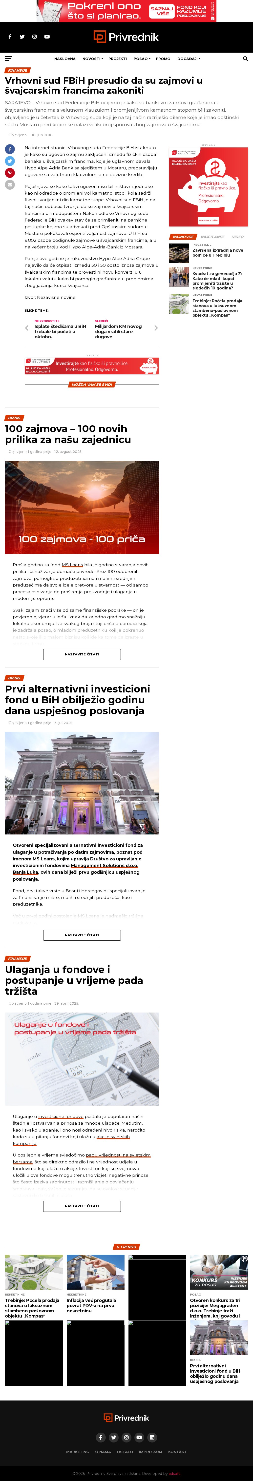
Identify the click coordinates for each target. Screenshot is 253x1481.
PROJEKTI (117, 59)
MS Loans (72, 564)
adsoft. (175, 1473)
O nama (103, 1452)
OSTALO (125, 1452)
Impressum (150, 1452)
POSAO (141, 59)
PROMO (163, 59)
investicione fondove (61, 1116)
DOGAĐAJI (187, 59)
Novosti (91, 59)
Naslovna (65, 59)
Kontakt (177, 1452)
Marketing (77, 1452)
